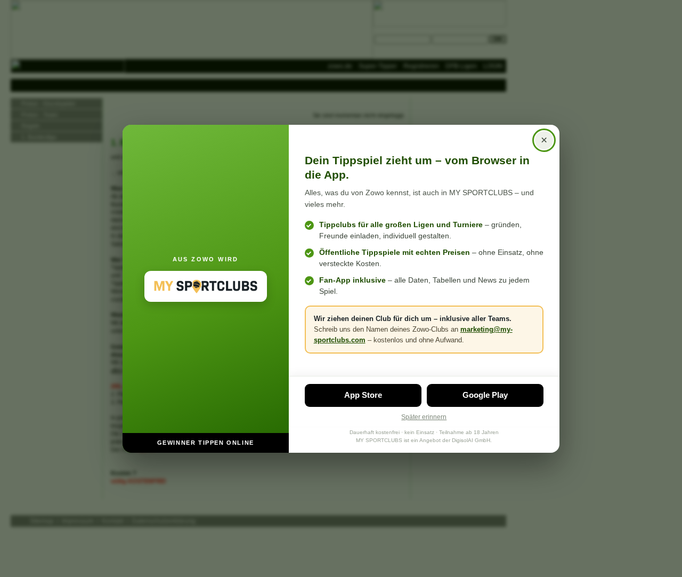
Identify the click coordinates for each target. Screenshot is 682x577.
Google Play (485, 394)
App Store (363, 394)
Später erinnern (423, 417)
